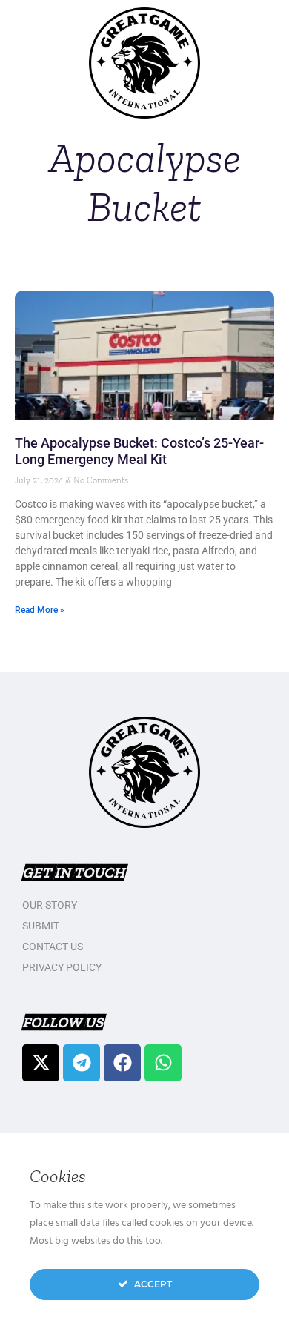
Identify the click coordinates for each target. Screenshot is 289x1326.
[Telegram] (81, 1062)
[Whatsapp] (163, 1062)
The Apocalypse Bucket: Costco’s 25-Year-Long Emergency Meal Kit (139, 451)
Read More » (39, 610)
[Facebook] (122, 1062)
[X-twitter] (40, 1062)
